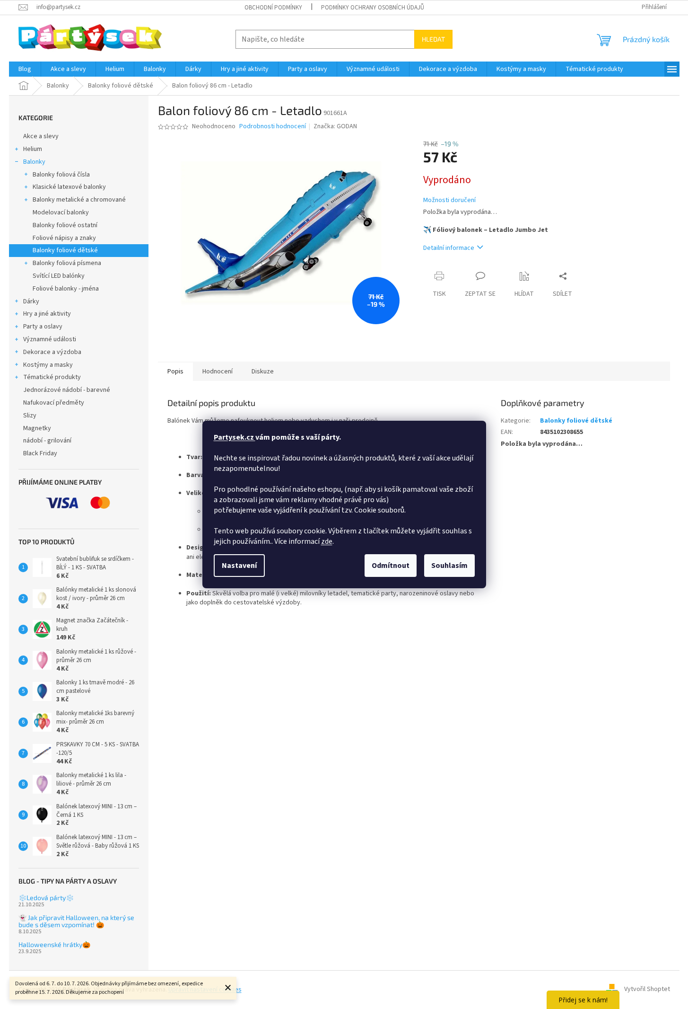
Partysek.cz (234, 437)
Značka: (335, 126)
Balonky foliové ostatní (65, 225)
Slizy (29, 415)
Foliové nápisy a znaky (64, 238)
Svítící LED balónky (59, 276)
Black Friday (40, 453)
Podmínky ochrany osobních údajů (372, 7)
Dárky (31, 301)
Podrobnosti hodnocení (272, 126)
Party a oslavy (42, 326)
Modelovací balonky (61, 212)
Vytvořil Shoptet (647, 989)
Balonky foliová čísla (61, 174)
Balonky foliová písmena (67, 263)
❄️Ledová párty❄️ (46, 897)
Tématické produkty (52, 377)
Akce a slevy (41, 136)
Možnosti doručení (449, 200)
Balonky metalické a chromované (79, 199)
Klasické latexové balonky (69, 187)
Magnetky (37, 428)
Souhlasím (449, 565)
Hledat (433, 39)
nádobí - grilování (47, 440)
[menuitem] (25, 69)
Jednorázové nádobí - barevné (66, 390)
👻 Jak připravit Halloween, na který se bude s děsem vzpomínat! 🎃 (76, 921)
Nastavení (239, 565)
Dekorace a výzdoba (52, 352)
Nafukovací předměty (53, 402)
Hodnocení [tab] (217, 371)
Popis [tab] (175, 371)
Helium (32, 149)
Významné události (49, 339)
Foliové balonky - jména (66, 288)
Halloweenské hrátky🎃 (54, 944)
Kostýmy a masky (48, 365)
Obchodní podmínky (273, 7)
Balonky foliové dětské (65, 250)
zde (326, 541)
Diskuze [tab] (263, 371)
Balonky (34, 162)
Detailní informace (448, 248)
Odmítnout (390, 565)
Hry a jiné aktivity (47, 314)
